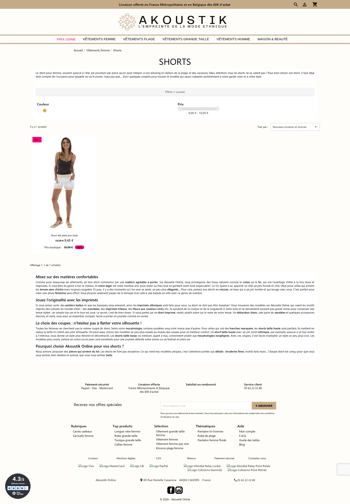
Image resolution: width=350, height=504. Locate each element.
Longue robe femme (127, 431)
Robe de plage (207, 436)
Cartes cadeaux (82, 431)
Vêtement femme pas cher (172, 444)
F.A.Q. (242, 436)
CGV (158, 458)
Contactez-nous (257, 458)
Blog (242, 444)
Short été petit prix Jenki (64, 235)
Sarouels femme (83, 436)
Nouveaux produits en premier (295, 127)
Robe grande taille (125, 436)
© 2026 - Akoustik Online (175, 499)
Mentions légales (125, 458)
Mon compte (247, 431)
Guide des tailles (249, 440)
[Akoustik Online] (172, 21)
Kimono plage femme (169, 448)
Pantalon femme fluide (212, 440)
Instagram (179, 490)
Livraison (93, 458)
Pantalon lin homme (210, 431)
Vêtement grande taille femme (170, 433)
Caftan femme (123, 444)
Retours (191, 458)
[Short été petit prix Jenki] (64, 183)
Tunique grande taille (127, 440)
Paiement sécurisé (224, 458)
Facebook (171, 490)
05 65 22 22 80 (246, 480)
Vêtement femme (167, 439)
